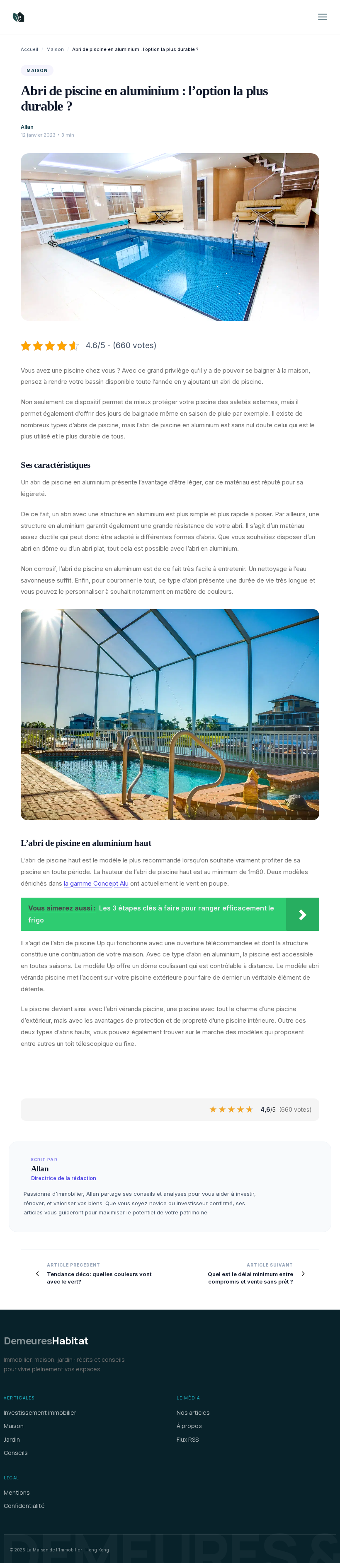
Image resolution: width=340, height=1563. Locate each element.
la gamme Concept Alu (96, 883)
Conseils (16, 1453)
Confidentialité (24, 1506)
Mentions (17, 1492)
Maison (55, 49)
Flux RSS (188, 1439)
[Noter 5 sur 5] (250, 1109)
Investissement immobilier (40, 1412)
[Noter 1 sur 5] (213, 1109)
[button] (322, 17)
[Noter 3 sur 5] (231, 1109)
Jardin (12, 1439)
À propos (189, 1426)
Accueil (29, 49)
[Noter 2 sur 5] (222, 1109)
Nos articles (193, 1412)
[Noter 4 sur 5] (240, 1109)
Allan (27, 127)
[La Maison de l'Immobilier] (68, 17)
